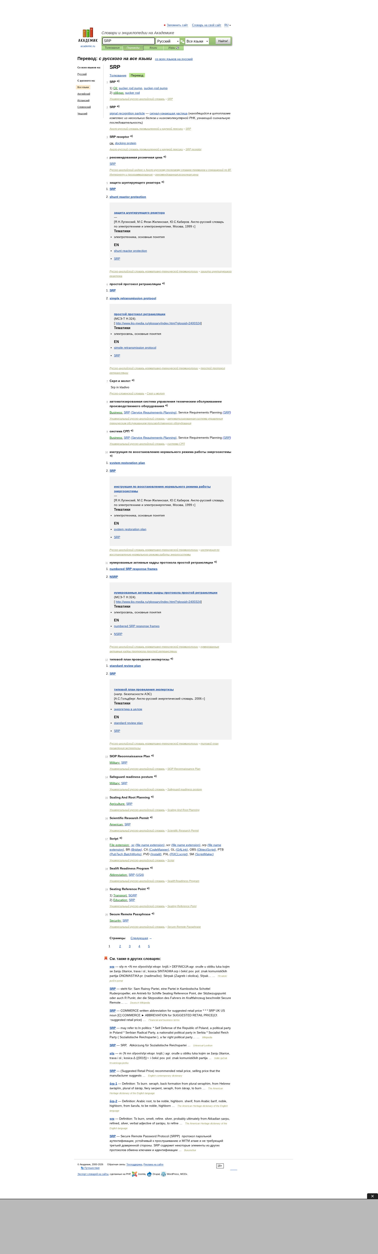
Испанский (83, 100)
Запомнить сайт (177, 25)
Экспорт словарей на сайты (92, 1174)
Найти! (223, 41)
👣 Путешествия (90, 1168)
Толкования (112, 47)
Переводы (133, 47)
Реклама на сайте (153, 1164)
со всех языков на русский (174, 59)
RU (226, 25)
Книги (153, 47)
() (154, 412)
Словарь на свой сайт (206, 25)
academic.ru (87, 46)
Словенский (84, 107)
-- (154, 271)
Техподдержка (134, 1164)
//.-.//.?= (158, 323)
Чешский (82, 113)
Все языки (83, 87)
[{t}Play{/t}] (118, 81)
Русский (82, 74)
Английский (83, 93)
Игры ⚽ (173, 47)
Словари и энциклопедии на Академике (138, 33)
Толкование (118, 75)
